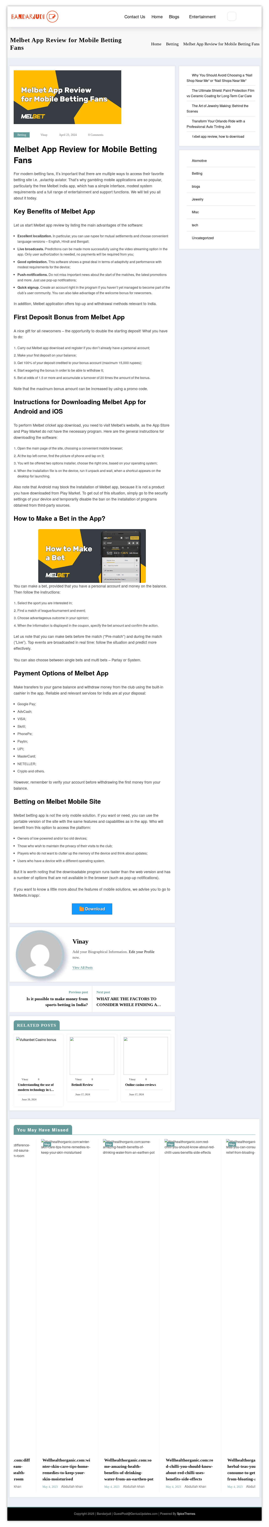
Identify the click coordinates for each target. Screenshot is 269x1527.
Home (157, 16)
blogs (196, 186)
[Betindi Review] (92, 1055)
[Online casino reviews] (146, 1055)
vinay (44, 134)
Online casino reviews (140, 1085)
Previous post (78, 992)
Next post (103, 992)
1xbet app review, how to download (218, 136)
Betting (21, 134)
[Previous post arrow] (15, 999)
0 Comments (95, 134)
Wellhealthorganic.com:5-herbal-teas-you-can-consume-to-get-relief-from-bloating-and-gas (176, 1469)
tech (195, 225)
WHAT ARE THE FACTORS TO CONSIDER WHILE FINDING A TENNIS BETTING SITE (126, 1002)
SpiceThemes (186, 1513)
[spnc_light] (244, 16)
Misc (195, 212)
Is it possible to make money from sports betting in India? (57, 1001)
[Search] (231, 16)
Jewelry (197, 199)
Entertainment (202, 16)
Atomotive (199, 160)
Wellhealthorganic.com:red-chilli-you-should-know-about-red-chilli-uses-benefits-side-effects (115, 1469)
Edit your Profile (141, 952)
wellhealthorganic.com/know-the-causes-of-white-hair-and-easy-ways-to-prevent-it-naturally (239, 1204)
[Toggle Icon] (254, 16)
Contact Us (134, 16)
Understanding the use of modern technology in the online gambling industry (36, 1087)
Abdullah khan (59, 1486)
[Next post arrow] (169, 999)
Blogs (174, 16)
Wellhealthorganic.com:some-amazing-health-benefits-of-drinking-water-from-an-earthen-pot (54, 1469)
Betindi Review (82, 1085)
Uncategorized (203, 237)
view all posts (83, 967)
